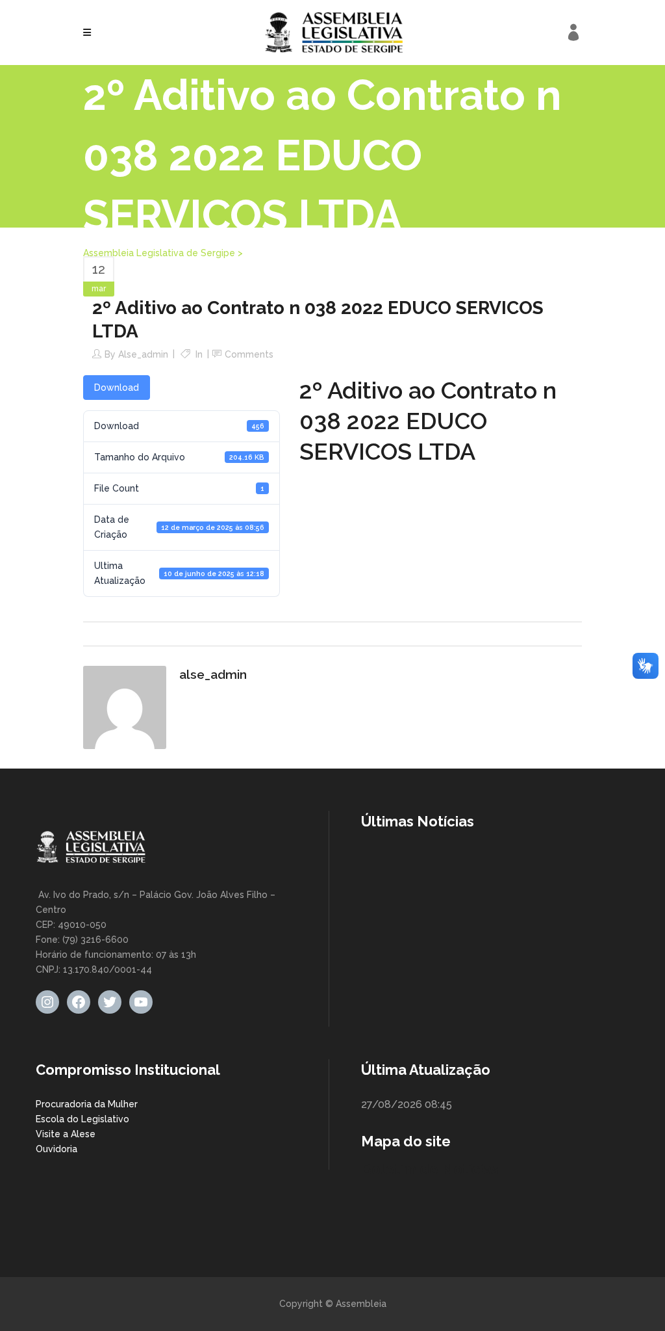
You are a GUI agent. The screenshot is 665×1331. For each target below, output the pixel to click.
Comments (249, 354)
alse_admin (143, 354)
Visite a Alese (65, 1134)
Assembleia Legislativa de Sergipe (159, 253)
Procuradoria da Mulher (87, 1104)
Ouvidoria (56, 1149)
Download (116, 387)
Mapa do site (406, 1141)
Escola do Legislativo (82, 1119)
